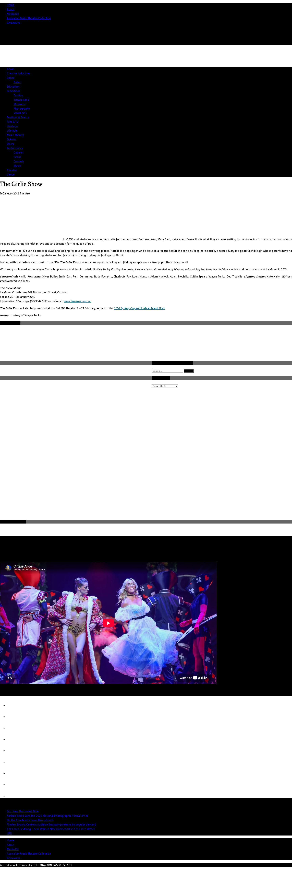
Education (13, 86)
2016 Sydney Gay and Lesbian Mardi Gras (139, 308)
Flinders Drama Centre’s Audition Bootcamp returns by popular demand (51, 824)
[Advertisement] (230, 77)
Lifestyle (12, 130)
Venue (11, 174)
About (10, 9)
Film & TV (12, 122)
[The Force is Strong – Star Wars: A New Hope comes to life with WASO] (13, 751)
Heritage (12, 126)
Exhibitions (13, 91)
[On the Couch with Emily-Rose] (13, 785)
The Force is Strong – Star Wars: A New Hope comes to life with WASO (51, 829)
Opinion (11, 139)
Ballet (17, 82)
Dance (11, 78)
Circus (17, 157)
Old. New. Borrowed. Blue (23, 811)
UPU (9, 833)
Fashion (18, 95)
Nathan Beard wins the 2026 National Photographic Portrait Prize (47, 816)
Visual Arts (20, 113)
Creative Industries (18, 73)
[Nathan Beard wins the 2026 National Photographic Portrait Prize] (13, 717)
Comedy (19, 161)
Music (17, 166)
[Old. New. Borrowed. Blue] (13, 705)
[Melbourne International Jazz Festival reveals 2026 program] (13, 796)
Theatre (12, 170)
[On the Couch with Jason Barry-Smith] (13, 728)
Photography (22, 108)
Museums (19, 104)
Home (10, 5)
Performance (15, 148)
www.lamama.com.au (77, 301)
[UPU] (13, 762)
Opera (10, 144)
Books (10, 69)
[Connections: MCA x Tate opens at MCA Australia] (13, 773)
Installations (21, 100)
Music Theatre (15, 135)
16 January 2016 (9, 193)
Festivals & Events (18, 117)
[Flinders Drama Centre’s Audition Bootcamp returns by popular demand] (13, 739)
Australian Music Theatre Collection (29, 18)
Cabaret (18, 152)
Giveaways (13, 22)
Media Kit (13, 13)
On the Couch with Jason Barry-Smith (30, 820)
